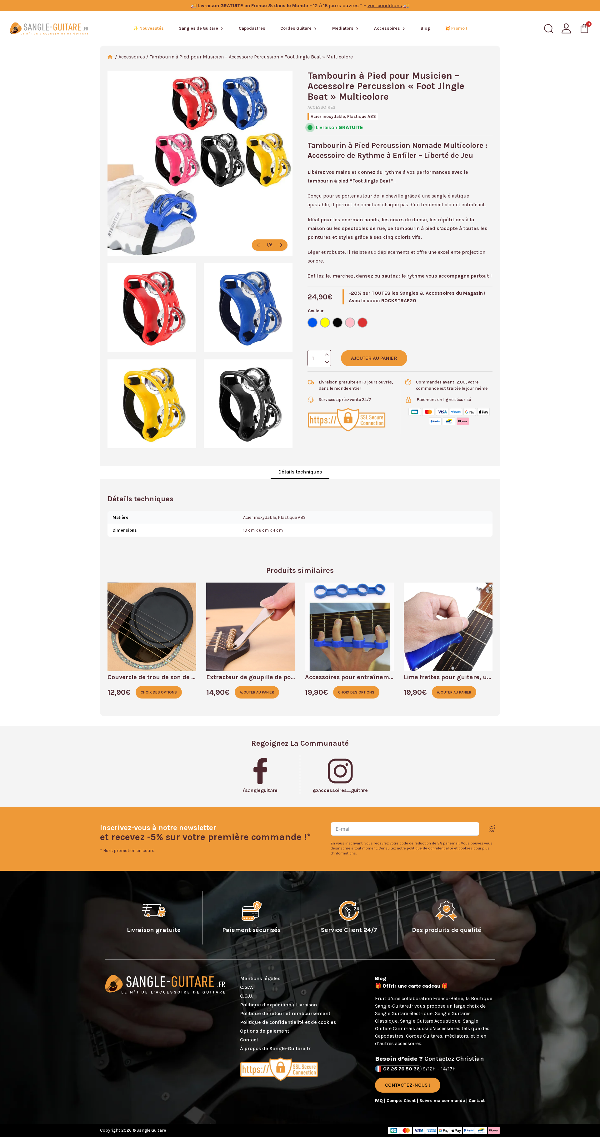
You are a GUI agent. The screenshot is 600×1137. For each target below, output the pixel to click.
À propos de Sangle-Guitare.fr (275, 1048)
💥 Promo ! (456, 28)
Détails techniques (300, 472)
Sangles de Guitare (198, 28)
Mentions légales (260, 978)
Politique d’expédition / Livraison (278, 1005)
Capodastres (252, 28)
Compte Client (402, 1100)
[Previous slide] (259, 245)
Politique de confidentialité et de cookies (288, 1022)
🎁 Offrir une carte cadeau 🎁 (411, 986)
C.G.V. (246, 987)
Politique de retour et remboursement (285, 1013)
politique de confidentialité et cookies (439, 848)
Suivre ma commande (442, 1100)
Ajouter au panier (374, 358)
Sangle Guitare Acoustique (430, 1021)
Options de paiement (264, 1031)
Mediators (342, 28)
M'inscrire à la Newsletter (492, 829)
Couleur (316, 310)
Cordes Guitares (424, 1036)
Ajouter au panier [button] (257, 692)
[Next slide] (280, 245)
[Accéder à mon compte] (566, 28)
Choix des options (159, 692)
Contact (249, 1040)
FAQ (379, 1100)
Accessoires (387, 28)
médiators (456, 1036)
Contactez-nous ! (407, 1085)
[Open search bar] (549, 29)
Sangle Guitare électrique (403, 1013)
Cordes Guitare (296, 28)
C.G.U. (246, 996)
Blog (425, 28)
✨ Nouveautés (148, 28)
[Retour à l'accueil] (49, 28)
